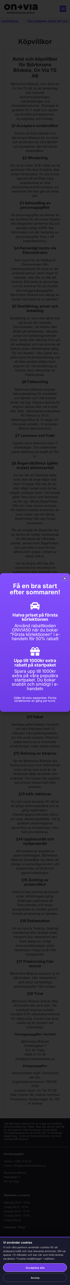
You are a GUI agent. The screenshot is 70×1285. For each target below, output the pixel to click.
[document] (35, 642)
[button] (64, 578)
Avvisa (35, 1277)
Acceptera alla (35, 1267)
